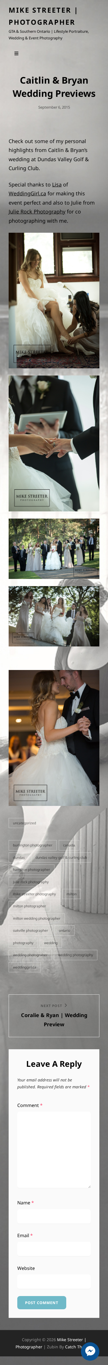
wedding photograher (30, 954)
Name (25, 1203)
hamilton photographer (31, 869)
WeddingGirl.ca (27, 193)
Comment (30, 1105)
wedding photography (75, 954)
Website (26, 1268)
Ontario (64, 930)
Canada (69, 845)
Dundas (19, 857)
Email (25, 1235)
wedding (51, 942)
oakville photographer (30, 930)
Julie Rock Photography (37, 211)
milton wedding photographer (36, 918)
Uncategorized (24, 823)
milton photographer (29, 906)
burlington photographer (32, 845)
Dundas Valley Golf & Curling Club (61, 857)
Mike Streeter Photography (34, 894)
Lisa (57, 184)
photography (23, 942)
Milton (72, 894)
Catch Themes (78, 1346)
